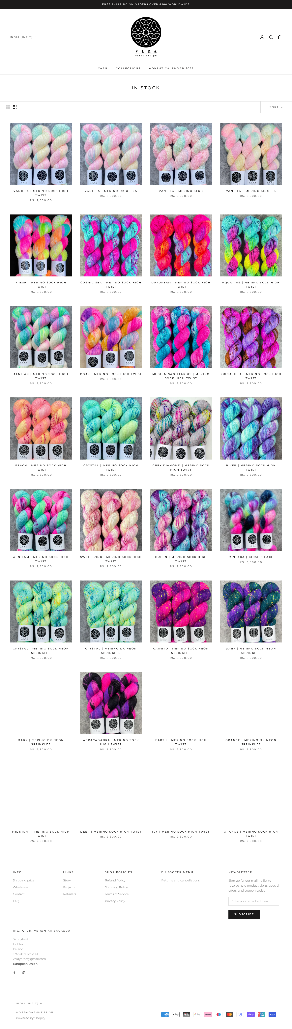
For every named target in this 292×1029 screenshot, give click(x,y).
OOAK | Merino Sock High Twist (111, 374)
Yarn (102, 68)
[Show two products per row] (8, 107)
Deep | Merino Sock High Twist (111, 831)
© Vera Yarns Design (35, 1012)
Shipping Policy (116, 887)
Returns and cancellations (180, 880)
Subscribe (244, 914)
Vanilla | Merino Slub (181, 190)
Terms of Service (117, 894)
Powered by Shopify (30, 1018)
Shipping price (23, 880)
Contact (19, 894)
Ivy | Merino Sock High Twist (181, 831)
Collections (128, 68)
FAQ (16, 901)
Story (67, 880)
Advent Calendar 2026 (171, 68)
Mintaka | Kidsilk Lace (251, 556)
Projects (69, 887)
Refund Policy (115, 880)
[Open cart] (280, 37)
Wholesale (20, 887)
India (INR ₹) (21, 37)
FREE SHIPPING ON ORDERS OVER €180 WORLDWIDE (146, 4)
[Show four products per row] (14, 107)
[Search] (271, 37)
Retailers (69, 894)
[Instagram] (23, 972)
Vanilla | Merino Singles (251, 190)
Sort (275, 107)
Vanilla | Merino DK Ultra (111, 190)
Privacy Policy (115, 901)
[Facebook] (14, 972)
